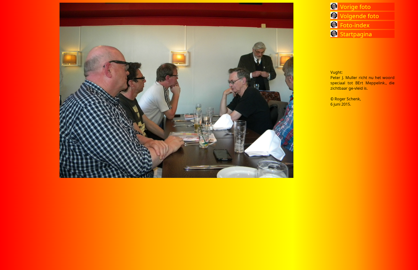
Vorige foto (355, 7)
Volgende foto (359, 16)
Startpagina (356, 34)
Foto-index (355, 25)
